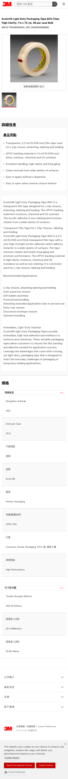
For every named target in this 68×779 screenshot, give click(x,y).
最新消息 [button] (9, 687)
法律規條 (20, 726)
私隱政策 (31, 726)
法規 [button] (6, 697)
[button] (15, 772)
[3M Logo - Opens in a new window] (7, 4)
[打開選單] (63, 4)
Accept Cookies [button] (46, 765)
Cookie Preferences (47, 726)
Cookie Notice (11, 758)
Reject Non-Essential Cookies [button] (19, 765)
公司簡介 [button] (9, 677)
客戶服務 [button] (9, 707)
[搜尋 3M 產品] (54, 4)
